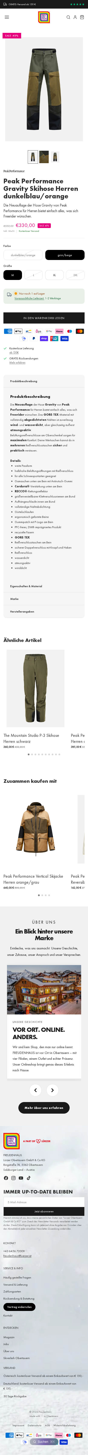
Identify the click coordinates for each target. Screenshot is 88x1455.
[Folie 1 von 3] (33, 157)
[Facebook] (6, 1178)
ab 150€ (14, 352)
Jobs (6, 1344)
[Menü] (6, 17)
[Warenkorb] (82, 17)
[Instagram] (13, 1178)
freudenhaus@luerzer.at (17, 1256)
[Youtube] (20, 1178)
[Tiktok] (28, 1178)
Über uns (8, 1351)
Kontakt (7, 1315)
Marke (14, 599)
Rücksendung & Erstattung (18, 1298)
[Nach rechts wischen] (52, 1090)
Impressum (18, 1425)
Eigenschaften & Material (26, 586)
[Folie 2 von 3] (44, 157)
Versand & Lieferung (15, 1284)
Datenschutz (34, 1425)
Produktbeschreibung (23, 381)
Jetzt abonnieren (44, 1211)
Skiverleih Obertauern (16, 1358)
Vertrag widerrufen (19, 1307)
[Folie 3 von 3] (55, 157)
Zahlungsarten (12, 1291)
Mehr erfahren (17, 362)
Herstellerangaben (22, 611)
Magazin (9, 1337)
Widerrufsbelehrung (64, 1425)
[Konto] (75, 17)
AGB (47, 1425)
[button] (28, 754)
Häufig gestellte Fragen (17, 1277)
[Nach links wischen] (35, 1090)
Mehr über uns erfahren (44, 1108)
